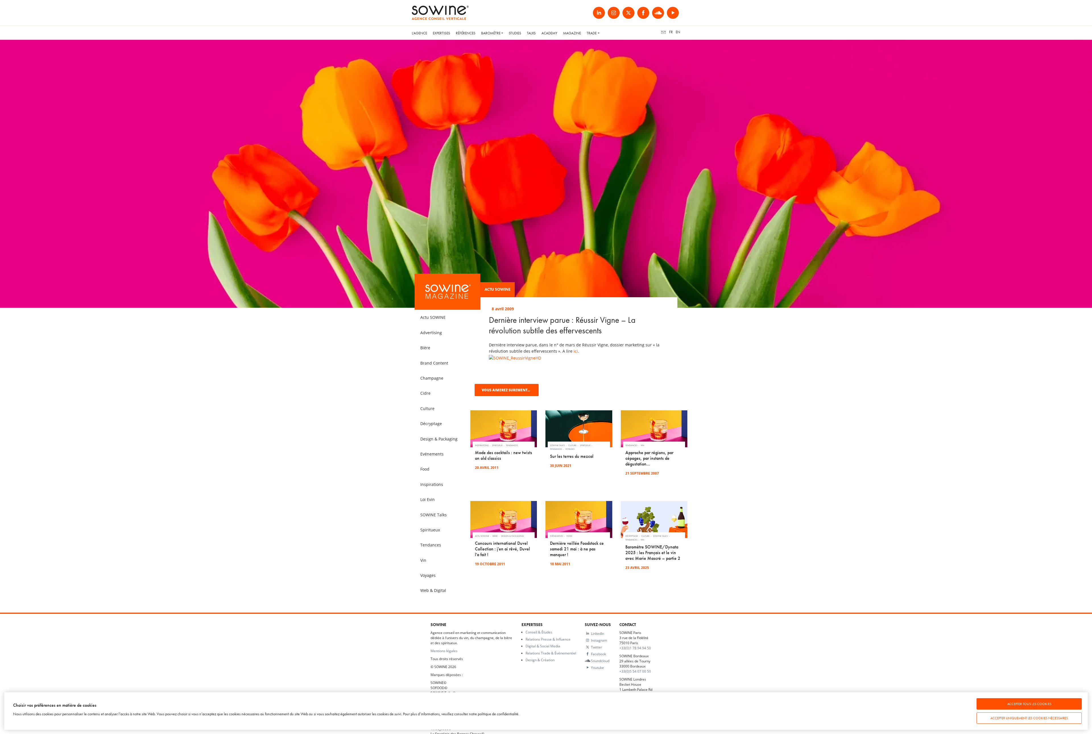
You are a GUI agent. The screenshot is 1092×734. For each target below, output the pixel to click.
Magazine (572, 33)
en (678, 32)
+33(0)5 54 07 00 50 (635, 671)
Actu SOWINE (497, 289)
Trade (592, 33)
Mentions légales (444, 650)
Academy (549, 33)
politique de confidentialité (498, 714)
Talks (531, 33)
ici (576, 351)
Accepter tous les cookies (1029, 704)
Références (465, 33)
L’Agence (419, 33)
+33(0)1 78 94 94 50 (635, 648)
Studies (515, 33)
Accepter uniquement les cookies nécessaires (1029, 718)
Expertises (441, 33)
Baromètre (490, 33)
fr (671, 32)
